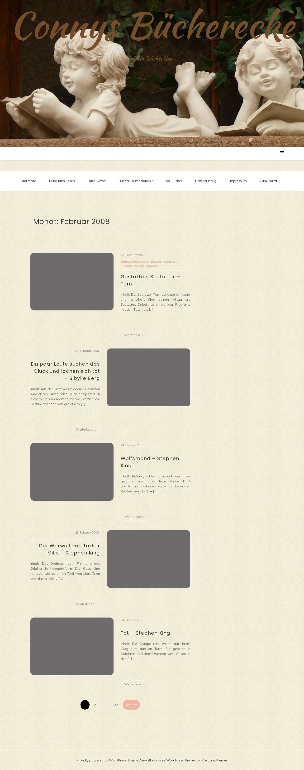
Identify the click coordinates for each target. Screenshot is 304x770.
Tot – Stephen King (145, 633)
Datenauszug (205, 181)
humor (139, 266)
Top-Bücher (173, 181)
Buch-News (97, 181)
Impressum (238, 181)
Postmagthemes (215, 760)
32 (116, 705)
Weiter (131, 705)
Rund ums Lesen (62, 181)
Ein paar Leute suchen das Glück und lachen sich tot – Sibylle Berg (65, 371)
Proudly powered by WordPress (101, 760)
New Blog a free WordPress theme (167, 760)
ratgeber (151, 266)
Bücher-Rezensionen (135, 181)
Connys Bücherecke (152, 25)
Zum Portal (269, 181)
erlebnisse (154, 261)
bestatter (138, 261)
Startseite (28, 181)
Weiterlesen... (134, 335)
